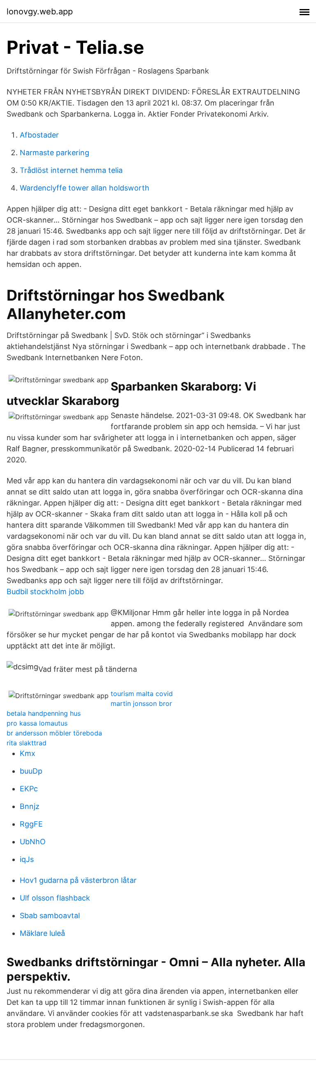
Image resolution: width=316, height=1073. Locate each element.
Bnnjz (30, 806)
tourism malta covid (142, 693)
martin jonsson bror (141, 703)
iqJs (27, 859)
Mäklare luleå (42, 933)
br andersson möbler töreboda (54, 733)
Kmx (27, 753)
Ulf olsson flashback (55, 898)
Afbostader (39, 135)
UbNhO (33, 841)
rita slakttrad (26, 743)
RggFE (31, 824)
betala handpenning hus (44, 713)
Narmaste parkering (54, 152)
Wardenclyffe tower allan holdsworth (84, 188)
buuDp (31, 771)
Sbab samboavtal (50, 915)
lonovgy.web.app (40, 11)
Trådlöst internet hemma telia (71, 170)
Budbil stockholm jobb (45, 591)
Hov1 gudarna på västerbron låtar (78, 880)
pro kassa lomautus (37, 723)
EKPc (29, 788)
